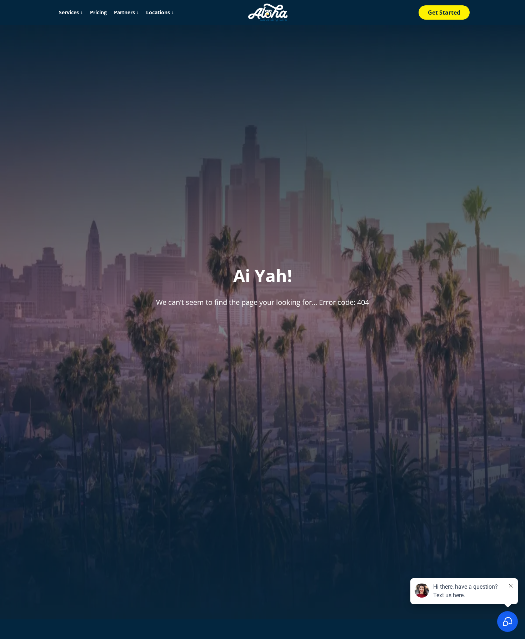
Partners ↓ (126, 12)
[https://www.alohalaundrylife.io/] (268, 12)
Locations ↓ (160, 12)
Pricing (98, 12)
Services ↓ (71, 12)
